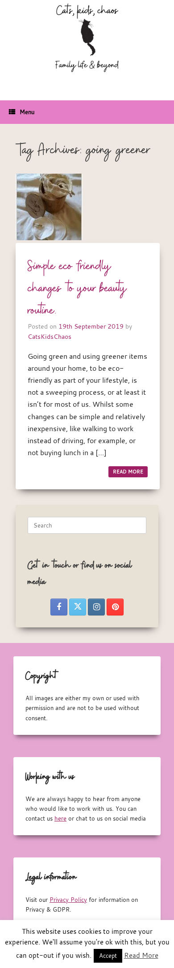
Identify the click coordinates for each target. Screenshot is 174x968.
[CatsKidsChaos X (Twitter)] (77, 607)
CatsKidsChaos (49, 336)
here (60, 818)
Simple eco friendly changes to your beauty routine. (77, 288)
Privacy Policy (68, 900)
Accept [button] (108, 956)
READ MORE (128, 471)
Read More (141, 955)
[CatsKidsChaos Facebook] (58, 607)
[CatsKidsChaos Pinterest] (115, 607)
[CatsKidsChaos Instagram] (96, 607)
